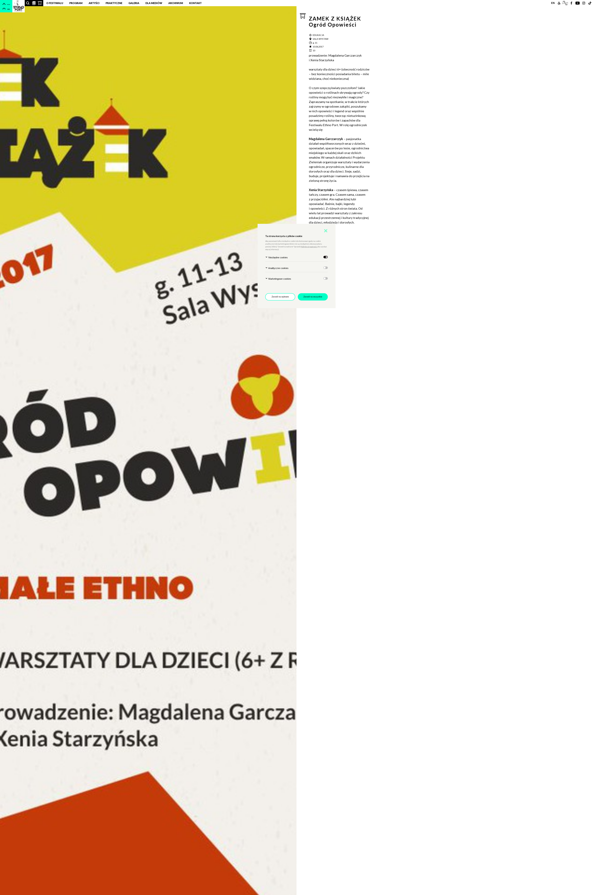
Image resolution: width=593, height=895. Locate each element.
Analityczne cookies (278, 268)
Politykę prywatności (309, 247)
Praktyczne (114, 3)
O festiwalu (54, 3)
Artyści (94, 3)
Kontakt (195, 3)
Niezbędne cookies (278, 257)
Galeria (133, 3)
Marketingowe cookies (279, 278)
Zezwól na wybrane (280, 297)
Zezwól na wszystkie (312, 297)
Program (75, 3)
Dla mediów (153, 3)
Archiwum (175, 3)
